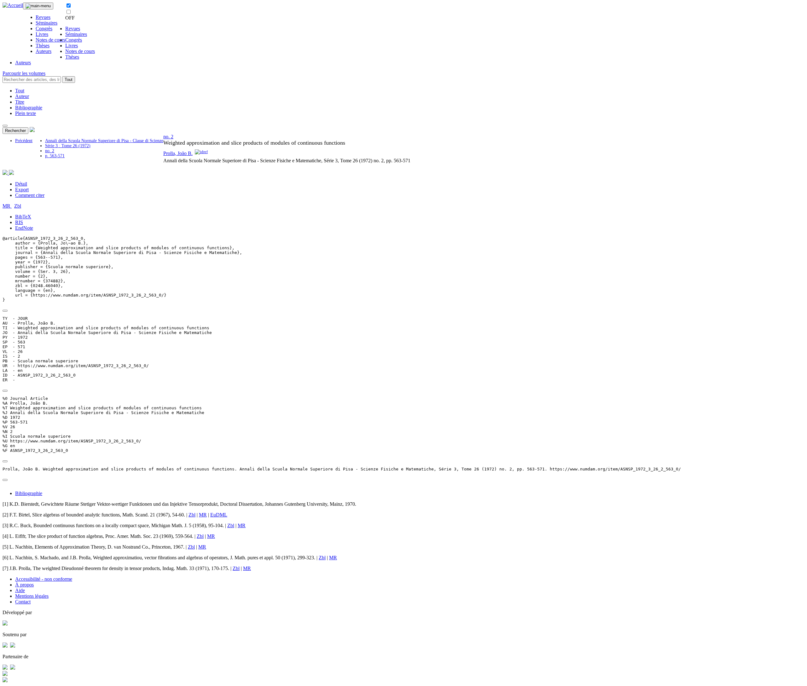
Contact (23, 601)
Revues (43, 17)
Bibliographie (28, 107)
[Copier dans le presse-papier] (5, 311)
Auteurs (43, 51)
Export (22, 189)
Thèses (42, 45)
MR (7, 206)
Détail (21, 184)
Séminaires (46, 23)
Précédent (23, 140)
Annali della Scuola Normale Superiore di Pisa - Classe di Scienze (104, 140)
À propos (24, 584)
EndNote (24, 228)
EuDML (218, 514)
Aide (20, 590)
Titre (19, 102)
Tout (69, 79)
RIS (19, 222)
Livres (42, 34)
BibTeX (23, 216)
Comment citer (29, 195)
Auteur (22, 96)
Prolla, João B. (178, 153)
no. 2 (49, 150)
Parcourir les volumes (24, 73)
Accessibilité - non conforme (43, 579)
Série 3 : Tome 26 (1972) (67, 145)
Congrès (44, 28)
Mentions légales (32, 596)
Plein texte (25, 113)
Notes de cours (50, 40)
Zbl (17, 206)
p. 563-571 (55, 155)
